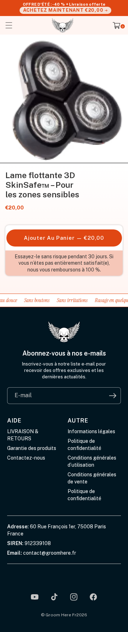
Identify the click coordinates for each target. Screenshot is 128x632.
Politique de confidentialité (84, 444)
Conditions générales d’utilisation (92, 461)
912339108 (38, 543)
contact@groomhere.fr (49, 553)
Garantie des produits (31, 448)
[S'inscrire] (113, 395)
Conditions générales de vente (92, 478)
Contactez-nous (26, 458)
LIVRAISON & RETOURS (22, 435)
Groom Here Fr (61, 614)
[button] (9, 25)
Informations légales (91, 431)
